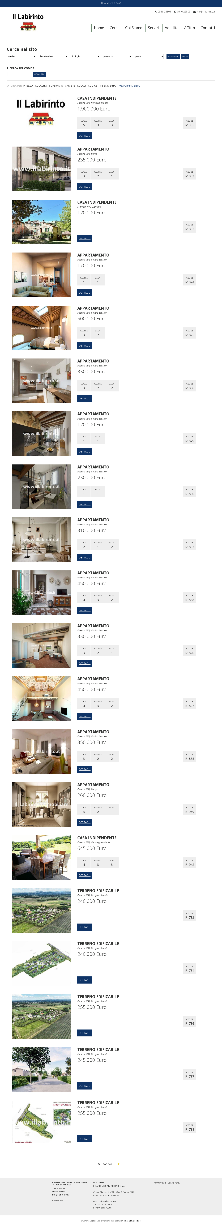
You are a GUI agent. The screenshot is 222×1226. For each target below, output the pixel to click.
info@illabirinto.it (206, 11)
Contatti (208, 27)
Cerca (114, 27)
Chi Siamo (133, 27)
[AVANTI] (118, 1164)
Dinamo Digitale (89, 1221)
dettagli (85, 135)
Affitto (189, 27)
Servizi (153, 27)
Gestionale (127, 1221)
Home (99, 27)
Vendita (171, 27)
